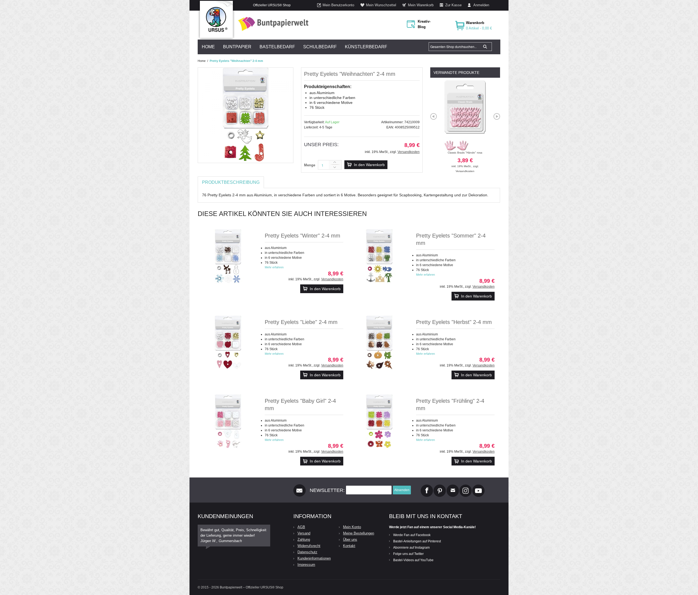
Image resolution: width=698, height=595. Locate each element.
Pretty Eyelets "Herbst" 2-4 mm (454, 322)
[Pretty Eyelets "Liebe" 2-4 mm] (228, 343)
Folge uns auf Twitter (408, 554)
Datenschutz (307, 552)
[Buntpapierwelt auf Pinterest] (439, 487)
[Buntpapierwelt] (271, 24)
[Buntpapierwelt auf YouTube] (478, 487)
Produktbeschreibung (231, 182)
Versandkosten (409, 152)
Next (497, 116)
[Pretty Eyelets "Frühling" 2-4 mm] (379, 422)
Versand (303, 533)
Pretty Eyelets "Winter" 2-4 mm (302, 236)
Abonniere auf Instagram (411, 547)
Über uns (350, 539)
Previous (433, 116)
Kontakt (349, 546)
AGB (301, 527)
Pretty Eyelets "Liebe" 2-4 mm (301, 322)
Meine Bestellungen (358, 533)
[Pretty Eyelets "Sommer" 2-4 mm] (379, 256)
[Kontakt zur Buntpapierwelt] (452, 487)
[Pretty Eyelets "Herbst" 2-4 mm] (379, 343)
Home (202, 60)
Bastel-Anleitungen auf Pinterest (417, 541)
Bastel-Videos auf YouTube (413, 560)
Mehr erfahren (274, 267)
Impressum (306, 565)
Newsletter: (327, 490)
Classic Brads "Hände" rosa (465, 159)
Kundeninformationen (314, 558)
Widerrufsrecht (308, 546)
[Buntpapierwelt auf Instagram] (465, 487)
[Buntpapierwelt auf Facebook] (426, 487)
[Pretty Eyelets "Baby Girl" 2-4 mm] (228, 422)
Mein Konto (352, 527)
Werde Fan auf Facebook (412, 535)
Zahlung (303, 539)
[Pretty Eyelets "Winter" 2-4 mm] (228, 256)
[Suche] (485, 47)
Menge (309, 165)
